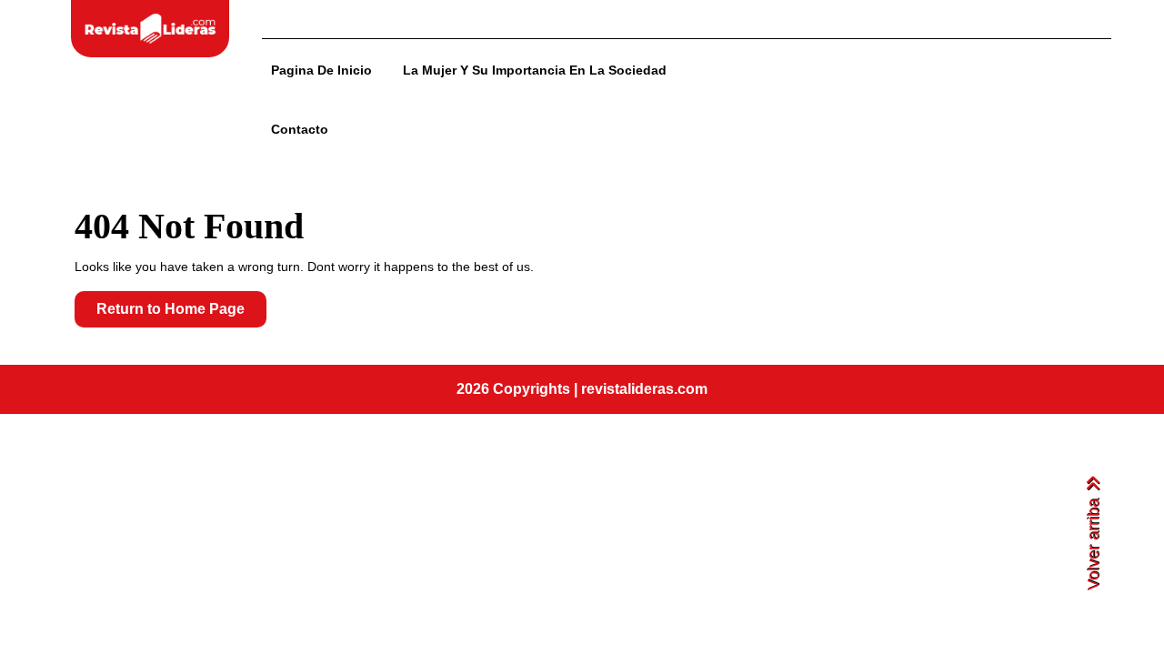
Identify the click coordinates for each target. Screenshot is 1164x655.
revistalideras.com (644, 389)
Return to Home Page (181, 314)
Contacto (299, 129)
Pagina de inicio (321, 70)
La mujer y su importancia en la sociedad (535, 70)
